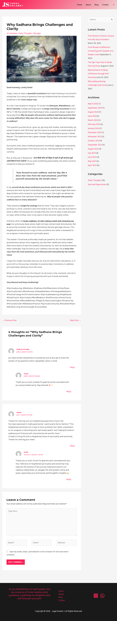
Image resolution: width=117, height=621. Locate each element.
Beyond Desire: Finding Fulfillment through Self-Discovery (98, 74)
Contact (105, 4)
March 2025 (93, 103)
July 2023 (92, 153)
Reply (72, 367)
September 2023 (95, 144)
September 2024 (95, 108)
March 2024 (93, 120)
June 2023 (92, 157)
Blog (96, 4)
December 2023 (94, 132)
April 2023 (92, 165)
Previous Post (10, 320)
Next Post (75, 320)
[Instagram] (95, 595)
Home (79, 4)
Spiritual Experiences (97, 184)
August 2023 (93, 149)
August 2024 (93, 112)
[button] (114, 5)
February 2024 (94, 124)
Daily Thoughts (25, 33)
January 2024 (93, 128)
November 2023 (94, 136)
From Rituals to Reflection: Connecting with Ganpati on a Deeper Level (100, 51)
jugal (26, 374)
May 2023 (92, 161)
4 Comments (12, 33)
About (88, 4)
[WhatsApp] (102, 595)
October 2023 (93, 140)
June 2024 (92, 116)
